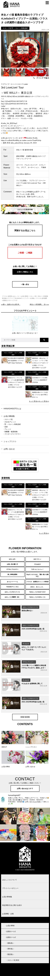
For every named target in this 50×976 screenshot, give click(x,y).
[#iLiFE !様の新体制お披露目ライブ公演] (8, 832)
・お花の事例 (9, 926)
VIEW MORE (25, 717)
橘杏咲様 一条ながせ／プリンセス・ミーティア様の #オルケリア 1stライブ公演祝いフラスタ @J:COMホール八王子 (40, 363)
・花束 (5, 427)
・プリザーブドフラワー (12, 434)
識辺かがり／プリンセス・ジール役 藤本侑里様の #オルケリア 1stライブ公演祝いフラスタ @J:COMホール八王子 (16, 382)
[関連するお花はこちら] (25, 236)
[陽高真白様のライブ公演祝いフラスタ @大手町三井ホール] (28, 397)
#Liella (35, 138)
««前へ (10, 304)
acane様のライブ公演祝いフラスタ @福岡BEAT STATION (39, 380)
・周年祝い (10, 949)
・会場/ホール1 (10, 931)
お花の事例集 (9, 416)
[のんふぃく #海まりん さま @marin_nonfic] (41, 816)
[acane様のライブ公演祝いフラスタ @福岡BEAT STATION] (28, 382)
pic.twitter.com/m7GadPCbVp (30, 140)
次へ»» (39, 304)
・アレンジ (7, 429)
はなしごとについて (9, 880)
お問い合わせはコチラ (25, 788)
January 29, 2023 (30, 143)
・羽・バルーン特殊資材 (12, 424)
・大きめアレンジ (9, 422)
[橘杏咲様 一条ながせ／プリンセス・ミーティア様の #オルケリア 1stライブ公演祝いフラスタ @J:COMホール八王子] (28, 363)
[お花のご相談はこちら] (25, 274)
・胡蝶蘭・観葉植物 (10, 432)
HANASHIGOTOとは (12, 409)
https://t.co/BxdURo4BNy (10, 140)
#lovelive (29, 138)
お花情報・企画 (8, 914)
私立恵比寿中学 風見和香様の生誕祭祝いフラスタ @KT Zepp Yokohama (16, 360)
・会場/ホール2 (10, 937)
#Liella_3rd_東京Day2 (9, 123)
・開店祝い (10, 954)
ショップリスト (10, 441)
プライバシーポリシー (10, 888)
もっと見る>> (34, 401)
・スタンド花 (8, 419)
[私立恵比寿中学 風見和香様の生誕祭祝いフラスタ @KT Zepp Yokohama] (5, 363)
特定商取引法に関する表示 (12, 905)
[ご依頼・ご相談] (25, 258)
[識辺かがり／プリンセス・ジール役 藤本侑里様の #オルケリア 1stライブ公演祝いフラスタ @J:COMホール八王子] (5, 382)
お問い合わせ (9, 449)
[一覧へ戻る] (25, 287)
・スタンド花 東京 (12, 960)
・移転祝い (10, 943)
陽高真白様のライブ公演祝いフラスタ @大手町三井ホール (40, 395)
